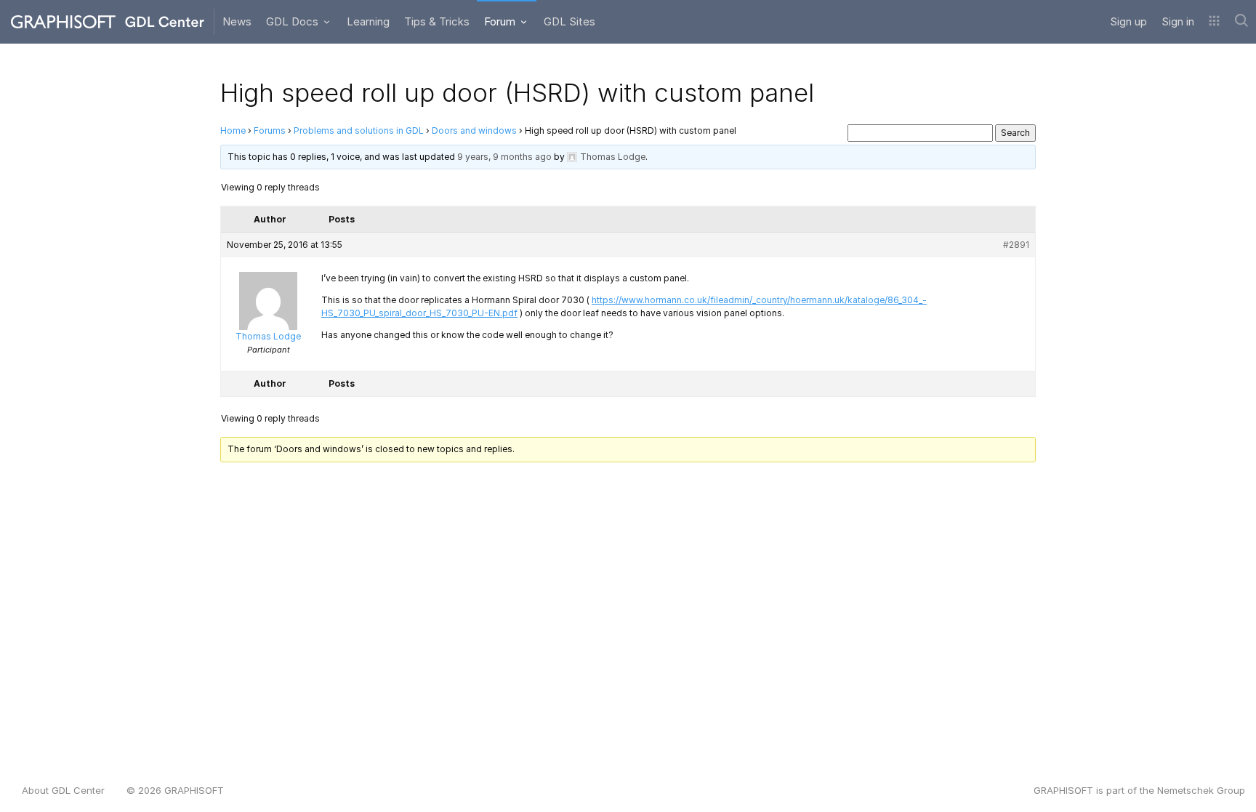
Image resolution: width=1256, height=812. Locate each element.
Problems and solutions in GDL (359, 130)
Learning (368, 21)
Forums (270, 130)
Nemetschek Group (1201, 790)
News (236, 21)
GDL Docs (293, 21)
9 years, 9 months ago (504, 156)
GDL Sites (569, 21)
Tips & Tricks (437, 21)
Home (233, 130)
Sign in (1178, 21)
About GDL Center (63, 790)
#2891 (1016, 244)
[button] (1214, 22)
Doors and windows (474, 130)
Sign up (1128, 21)
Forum (501, 21)
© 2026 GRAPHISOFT (175, 790)
